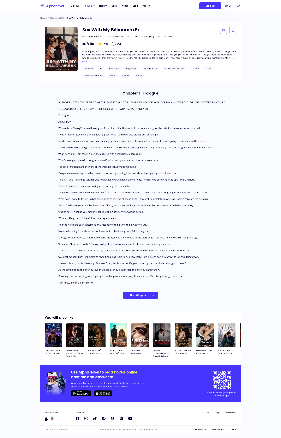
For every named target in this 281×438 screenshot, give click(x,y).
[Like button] (223, 30)
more (84, 61)
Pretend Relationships (174, 68)
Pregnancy (131, 68)
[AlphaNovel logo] (52, 6)
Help (218, 413)
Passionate (114, 68)
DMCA (233, 429)
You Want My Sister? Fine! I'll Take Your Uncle (74, 353)
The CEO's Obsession (136, 351)
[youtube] (130, 418)
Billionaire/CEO (57, 18)
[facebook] (77, 418)
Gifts (114, 5)
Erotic (112, 75)
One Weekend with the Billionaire (204, 351)
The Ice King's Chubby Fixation (225, 351)
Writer (124, 5)
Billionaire (89, 68)
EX (101, 68)
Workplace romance (94, 75)
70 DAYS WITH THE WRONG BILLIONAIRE (53, 351)
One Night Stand (150, 68)
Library (103, 5)
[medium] (121, 418)
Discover (75, 5)
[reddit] (104, 418)
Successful (118, 36)
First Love (195, 68)
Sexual (139, 75)
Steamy (125, 75)
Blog (135, 5)
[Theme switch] (238, 5)
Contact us (231, 413)
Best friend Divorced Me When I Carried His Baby (161, 353)
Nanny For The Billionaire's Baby (117, 351)
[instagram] (86, 418)
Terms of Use (200, 429)
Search (146, 5)
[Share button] (232, 30)
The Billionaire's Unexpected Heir (95, 351)
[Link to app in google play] (52, 418)
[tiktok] (95, 418)
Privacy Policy (218, 429)
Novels (43, 18)
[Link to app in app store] (46, 419)
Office (208, 68)
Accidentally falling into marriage (183, 351)
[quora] (112, 418)
